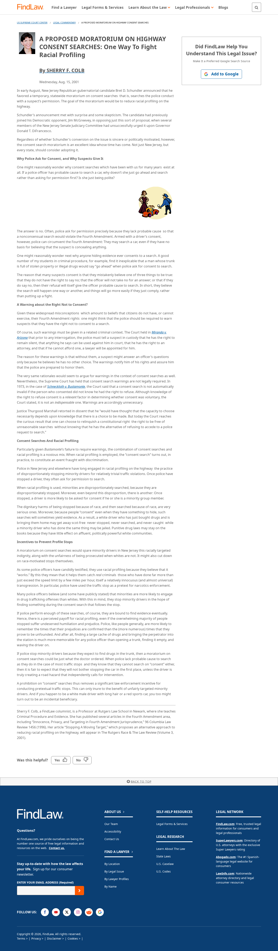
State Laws (163, 856)
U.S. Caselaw (165, 864)
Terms (21, 938)
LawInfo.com (225, 873)
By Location (112, 864)
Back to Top (141, 781)
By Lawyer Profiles (116, 879)
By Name (110, 886)
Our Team (111, 824)
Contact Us (111, 839)
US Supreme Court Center (32, 22)
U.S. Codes (163, 871)
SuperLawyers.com (229, 840)
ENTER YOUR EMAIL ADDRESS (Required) (45, 882)
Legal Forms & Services (172, 824)
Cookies (73, 938)
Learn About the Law (170, 849)
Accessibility (112, 831)
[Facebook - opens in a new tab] (45, 912)
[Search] (256, 7)
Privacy (36, 938)
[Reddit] (89, 912)
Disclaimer (54, 938)
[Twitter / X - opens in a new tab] (67, 912)
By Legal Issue (114, 871)
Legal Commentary (64, 22)
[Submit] (79, 890)
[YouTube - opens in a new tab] (56, 912)
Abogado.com (226, 857)
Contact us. (57, 848)
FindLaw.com (225, 824)
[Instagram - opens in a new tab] (78, 912)
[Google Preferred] (100, 912)
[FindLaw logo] (32, 7)
